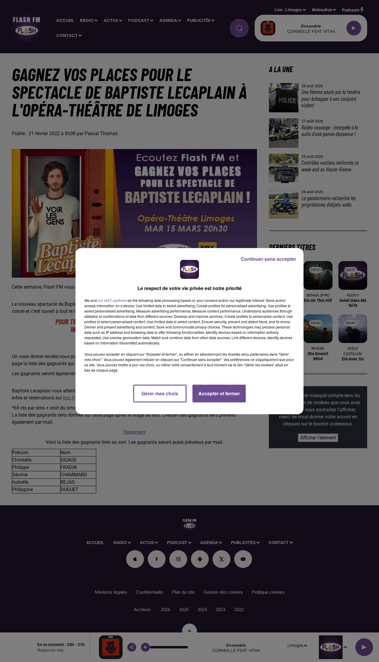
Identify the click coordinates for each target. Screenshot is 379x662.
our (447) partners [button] (112, 300)
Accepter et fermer (219, 393)
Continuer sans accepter (268, 258)
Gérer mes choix (160, 393)
